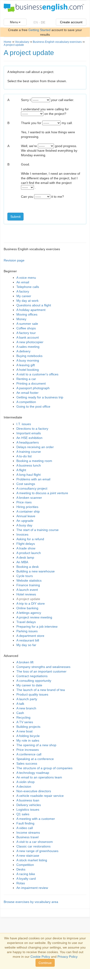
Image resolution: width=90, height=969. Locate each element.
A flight (21, 470)
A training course (28, 451)
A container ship (28, 511)
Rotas (20, 883)
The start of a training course (37, 530)
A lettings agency (28, 613)
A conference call (28, 754)
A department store (30, 636)
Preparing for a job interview (36, 626)
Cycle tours (24, 576)
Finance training (28, 585)
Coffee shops (26, 328)
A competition (26, 402)
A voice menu (26, 277)
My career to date (29, 685)
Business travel (27, 837)
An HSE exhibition (29, 438)
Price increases (27, 749)
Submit (15, 216)
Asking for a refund (30, 539)
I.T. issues (23, 424)
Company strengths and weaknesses (43, 667)
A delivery (23, 351)
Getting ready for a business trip (39, 397)
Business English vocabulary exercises (57, 42)
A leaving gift (25, 365)
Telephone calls (27, 287)
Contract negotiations (32, 676)
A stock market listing (31, 860)
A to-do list (24, 456)
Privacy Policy (67, 956)
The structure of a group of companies (44, 768)
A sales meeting (27, 346)
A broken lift (24, 662)
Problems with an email (33, 479)
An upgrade (24, 520)
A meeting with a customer (35, 819)
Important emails (28, 433)
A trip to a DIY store (30, 603)
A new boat (24, 731)
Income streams (28, 832)
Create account (71, 22)
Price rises (24, 502)
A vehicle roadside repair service (40, 796)
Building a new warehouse (35, 571)
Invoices (22, 534)
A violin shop (25, 782)
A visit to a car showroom (34, 842)
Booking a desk (27, 567)
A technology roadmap (32, 773)
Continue (45, 963)
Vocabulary (22, 42)
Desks (20, 869)
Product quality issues (32, 694)
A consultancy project (31, 488)
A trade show (25, 548)
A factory (22, 291)
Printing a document (31, 383)
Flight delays (25, 543)
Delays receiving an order (35, 447)
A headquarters (27, 442)
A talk (20, 703)
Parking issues (27, 631)
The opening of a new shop (36, 745)
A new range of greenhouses (37, 851)
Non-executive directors (33, 791)
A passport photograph (33, 388)
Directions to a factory (32, 428)
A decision (23, 786)
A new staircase (27, 855)
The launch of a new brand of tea (40, 690)
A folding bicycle (28, 736)
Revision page (14, 260)
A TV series (24, 722)
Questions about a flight (33, 305)
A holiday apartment (30, 310)
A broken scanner (29, 497)
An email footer (27, 393)
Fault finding (25, 823)
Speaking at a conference (35, 759)
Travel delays (26, 622)
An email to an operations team (39, 777)
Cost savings (25, 484)
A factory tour (26, 333)
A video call (24, 828)
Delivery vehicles (28, 805)
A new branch (26, 708)
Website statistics (29, 580)
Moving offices (26, 314)
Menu (14, 22)
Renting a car (26, 379)
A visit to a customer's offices (37, 374)
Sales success (26, 763)
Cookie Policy (40, 956)
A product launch (28, 553)
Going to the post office (33, 406)
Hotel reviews (26, 594)
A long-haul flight (28, 474)
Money (21, 319)
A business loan (27, 800)
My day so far (26, 645)
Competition (25, 865)
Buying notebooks (29, 356)
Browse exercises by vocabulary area (31, 902)
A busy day (24, 525)
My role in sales (27, 740)
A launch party (26, 699)
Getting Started (39, 30)
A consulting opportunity (33, 680)
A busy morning (27, 360)
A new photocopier (29, 342)
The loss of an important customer (41, 671)
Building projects (28, 726)
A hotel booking (27, 369)
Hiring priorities (27, 507)
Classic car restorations (33, 846)
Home (7, 42)
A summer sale (27, 323)
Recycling (23, 717)
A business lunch (28, 465)
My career (23, 296)
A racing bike (25, 874)
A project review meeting (34, 617)
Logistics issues (27, 809)
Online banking (27, 608)
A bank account (27, 337)
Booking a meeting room (34, 461)
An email (22, 282)
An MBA (22, 562)
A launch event (27, 590)
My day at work (27, 300)
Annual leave (25, 516)
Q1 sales (22, 814)
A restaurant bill (27, 640)
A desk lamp (25, 557)
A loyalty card (26, 878)
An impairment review (32, 888)
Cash (20, 713)
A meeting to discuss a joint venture (42, 493)
